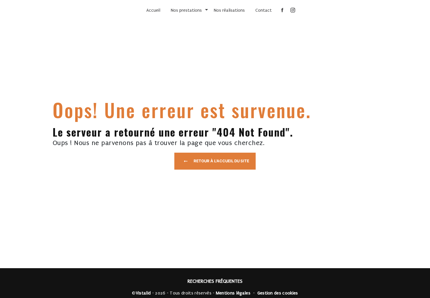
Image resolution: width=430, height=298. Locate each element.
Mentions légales (233, 293)
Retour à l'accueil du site (221, 161)
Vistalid (143, 293)
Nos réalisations (229, 10)
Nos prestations (186, 10)
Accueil (153, 10)
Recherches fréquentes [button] (215, 281)
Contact (263, 10)
